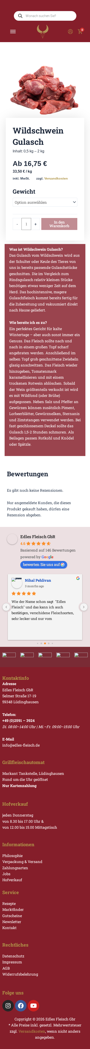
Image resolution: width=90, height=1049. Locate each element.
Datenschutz (13, 955)
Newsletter (11, 921)
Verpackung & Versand (22, 861)
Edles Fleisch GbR (37, 536)
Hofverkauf (12, 879)
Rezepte (9, 903)
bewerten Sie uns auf (41, 564)
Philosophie (12, 855)
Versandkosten (56, 178)
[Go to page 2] (45, 643)
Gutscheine (12, 915)
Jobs (6, 873)
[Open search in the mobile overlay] (45, 15)
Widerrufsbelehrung (20, 974)
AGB (6, 968)
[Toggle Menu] (13, 31)
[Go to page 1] (41, 643)
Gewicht (24, 191)
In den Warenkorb (59, 224)
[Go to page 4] (52, 643)
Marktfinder (13, 909)
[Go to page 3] (49, 643)
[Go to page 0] (37, 643)
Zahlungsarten (15, 867)
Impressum (12, 961)
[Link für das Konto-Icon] (70, 31)
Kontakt (9, 927)
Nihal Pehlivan (38, 580)
